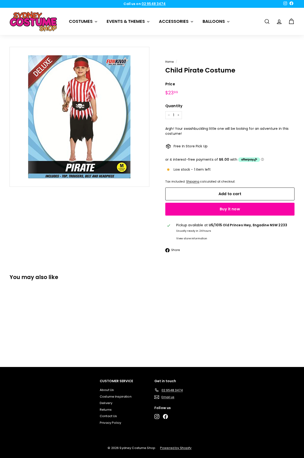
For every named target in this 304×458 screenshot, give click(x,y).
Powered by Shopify (176, 448)
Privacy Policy (110, 422)
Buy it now (230, 209)
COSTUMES (81, 21)
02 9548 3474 (154, 3)
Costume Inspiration (116, 396)
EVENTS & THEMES (126, 21)
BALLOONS (214, 21)
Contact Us (108, 416)
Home (169, 62)
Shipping (192, 181)
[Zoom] (79, 117)
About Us (107, 390)
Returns (106, 409)
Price (170, 84)
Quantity (173, 105)
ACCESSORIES (174, 21)
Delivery (106, 403)
